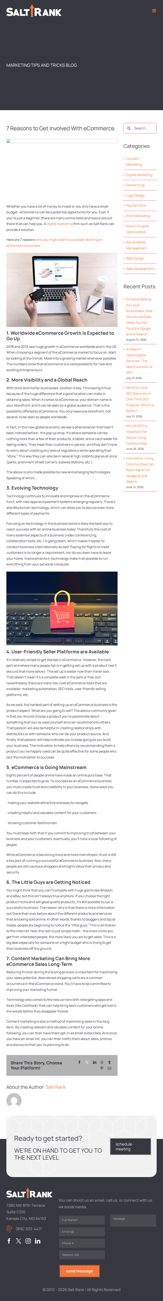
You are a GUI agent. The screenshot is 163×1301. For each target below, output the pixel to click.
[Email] (109, 1068)
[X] (87, 1062)
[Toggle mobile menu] (154, 10)
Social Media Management (136, 245)
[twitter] (18, 1241)
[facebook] (9, 1241)
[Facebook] (79, 1062)
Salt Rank (56, 1087)
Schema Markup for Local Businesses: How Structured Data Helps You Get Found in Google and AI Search (139, 316)
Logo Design (135, 195)
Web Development (140, 268)
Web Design (135, 258)
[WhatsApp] (102, 1062)
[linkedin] (37, 1241)
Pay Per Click (136, 205)
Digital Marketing (139, 174)
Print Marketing (138, 216)
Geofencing (135, 185)
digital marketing (60, 223)
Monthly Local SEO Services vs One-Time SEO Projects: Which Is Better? (140, 399)
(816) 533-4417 (28, 1228)
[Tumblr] (109, 1062)
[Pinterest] (102, 1068)
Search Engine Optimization (137, 229)
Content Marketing (134, 161)
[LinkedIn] (94, 1062)
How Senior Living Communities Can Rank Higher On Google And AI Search (140, 470)
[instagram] (28, 1241)
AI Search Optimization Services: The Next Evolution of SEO (139, 361)
